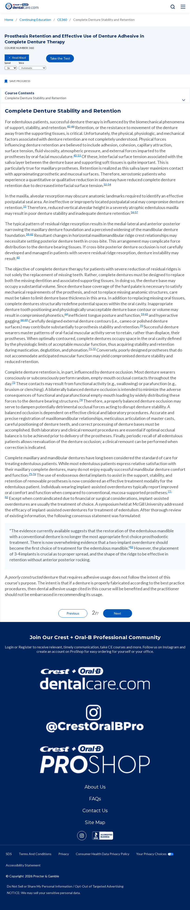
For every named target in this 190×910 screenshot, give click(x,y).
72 (94, 349)
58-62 (29, 234)
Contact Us (95, 810)
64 (66, 314)
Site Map (95, 822)
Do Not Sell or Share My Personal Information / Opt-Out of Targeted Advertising (65, 886)
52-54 (107, 184)
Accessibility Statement (23, 865)
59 (142, 314)
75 (30, 474)
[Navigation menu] (183, 6)
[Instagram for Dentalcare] (95, 718)
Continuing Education (35, 20)
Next (117, 613)
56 (132, 212)
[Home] (22, 6)
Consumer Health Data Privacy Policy (102, 854)
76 (34, 474)
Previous (72, 613)
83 (131, 547)
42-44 (70, 126)
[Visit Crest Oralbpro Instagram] (84, 835)
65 (146, 314)
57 (136, 212)
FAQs (95, 799)
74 (80, 400)
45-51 (77, 155)
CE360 (62, 20)
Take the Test (60, 58)
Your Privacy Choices (151, 854)
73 (13, 382)
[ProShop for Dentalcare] (95, 759)
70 (141, 325)
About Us (95, 787)
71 (90, 349)
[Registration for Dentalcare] (95, 678)
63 (18, 257)
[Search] (171, 6)
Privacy (63, 854)
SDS (9, 854)
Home (9, 20)
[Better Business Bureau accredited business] (102, 835)
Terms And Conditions (35, 854)
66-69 (24, 320)
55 (24, 206)
